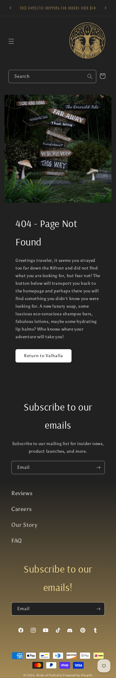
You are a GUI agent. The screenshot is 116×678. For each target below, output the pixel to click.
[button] (11, 41)
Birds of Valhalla (49, 675)
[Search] (90, 76)
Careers (21, 509)
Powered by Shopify (78, 675)
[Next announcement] (105, 8)
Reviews (21, 493)
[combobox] (52, 76)
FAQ (16, 540)
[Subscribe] (98, 467)
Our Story (24, 524)
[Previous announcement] (10, 8)
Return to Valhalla (43, 355)
